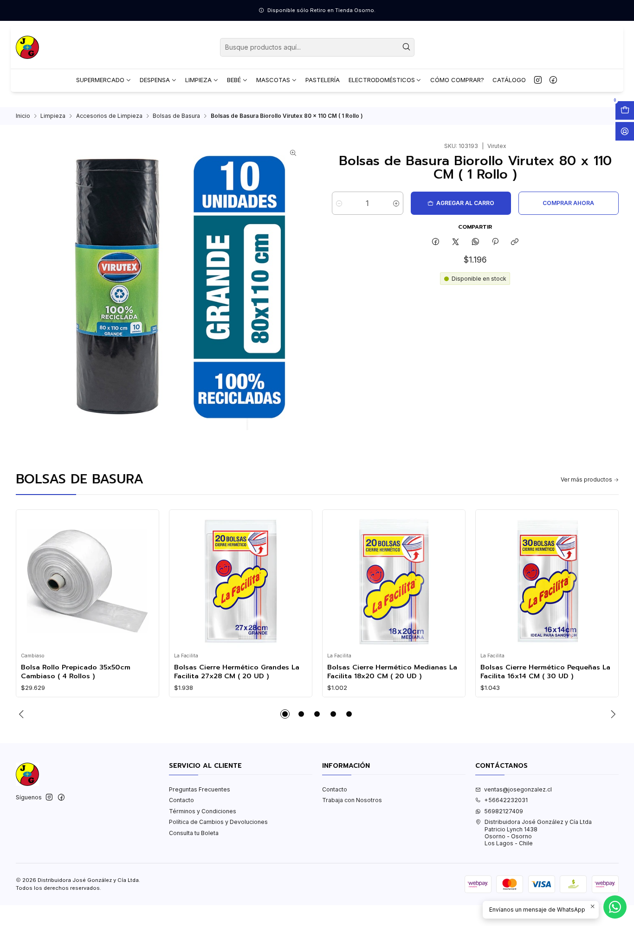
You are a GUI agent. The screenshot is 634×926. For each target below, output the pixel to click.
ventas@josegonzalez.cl (518, 789)
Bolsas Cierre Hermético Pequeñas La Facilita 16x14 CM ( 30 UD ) (545, 671)
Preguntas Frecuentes (199, 789)
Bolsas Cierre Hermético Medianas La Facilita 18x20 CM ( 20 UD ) (392, 671)
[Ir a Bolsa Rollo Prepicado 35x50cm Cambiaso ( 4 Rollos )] (87, 581)
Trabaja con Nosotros (352, 800)
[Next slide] (612, 714)
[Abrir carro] (624, 110)
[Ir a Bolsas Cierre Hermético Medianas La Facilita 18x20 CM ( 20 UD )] (393, 581)
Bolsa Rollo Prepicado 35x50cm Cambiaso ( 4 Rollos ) (75, 671)
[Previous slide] (23, 714)
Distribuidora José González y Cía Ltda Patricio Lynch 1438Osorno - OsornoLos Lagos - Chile (538, 832)
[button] (285, 714)
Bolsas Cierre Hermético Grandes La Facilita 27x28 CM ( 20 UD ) (236, 671)
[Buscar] (406, 47)
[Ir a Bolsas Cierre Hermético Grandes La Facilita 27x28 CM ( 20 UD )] (240, 581)
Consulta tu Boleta (194, 833)
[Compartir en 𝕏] (456, 242)
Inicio (23, 116)
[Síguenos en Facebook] (553, 80)
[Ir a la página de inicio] (27, 47)
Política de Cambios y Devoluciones (218, 821)
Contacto (181, 800)
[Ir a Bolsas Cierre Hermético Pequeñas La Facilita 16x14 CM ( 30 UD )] (546, 581)
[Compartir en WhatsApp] (475, 242)
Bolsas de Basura (176, 116)
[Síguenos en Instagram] (538, 80)
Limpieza (52, 116)
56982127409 (503, 811)
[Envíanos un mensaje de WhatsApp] (615, 907)
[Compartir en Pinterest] (495, 242)
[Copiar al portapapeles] (515, 242)
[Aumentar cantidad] (396, 203)
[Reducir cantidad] (339, 203)
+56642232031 (506, 800)
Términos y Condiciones (202, 811)
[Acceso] (624, 131)
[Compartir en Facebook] (436, 242)
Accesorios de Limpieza (109, 116)
